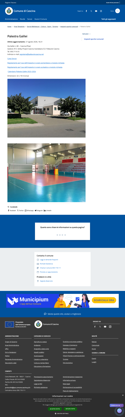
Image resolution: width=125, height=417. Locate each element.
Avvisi (94, 349)
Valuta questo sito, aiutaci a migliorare (64, 313)
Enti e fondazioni (10, 352)
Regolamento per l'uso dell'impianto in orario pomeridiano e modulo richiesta (35, 63)
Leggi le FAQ (38, 384)
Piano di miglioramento (70, 391)
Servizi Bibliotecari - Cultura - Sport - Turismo (42, 26)
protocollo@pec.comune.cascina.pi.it (17, 387)
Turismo (65, 359)
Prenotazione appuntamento (43, 377)
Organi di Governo (11, 342)
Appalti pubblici (39, 352)
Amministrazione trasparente (72, 377)
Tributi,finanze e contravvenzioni (74, 356)
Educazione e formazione (42, 366)
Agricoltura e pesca (40, 342)
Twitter (21, 210)
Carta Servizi (12, 58)
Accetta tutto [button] (55, 409)
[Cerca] (117, 11)
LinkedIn (48, 210)
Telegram (40, 210)
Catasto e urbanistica (41, 359)
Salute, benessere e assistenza (73, 352)
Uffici (6, 349)
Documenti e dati (10, 363)
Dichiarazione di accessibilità (72, 387)
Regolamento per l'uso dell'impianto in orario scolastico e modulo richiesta (34, 67)
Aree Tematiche (19, 26)
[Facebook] (86, 10)
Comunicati (95, 345)
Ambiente (37, 345)
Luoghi (94, 362)
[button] (62, 413)
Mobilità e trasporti (69, 349)
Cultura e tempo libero (41, 363)
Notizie (94, 342)
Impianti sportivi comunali (69, 26)
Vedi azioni (85, 34)
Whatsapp (30, 210)
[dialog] (62, 405)
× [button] (123, 395)
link (81, 405)
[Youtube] (95, 10)
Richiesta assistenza (40, 387)
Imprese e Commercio (70, 345)
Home (9, 26)
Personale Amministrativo (13, 359)
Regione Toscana (10, 2)
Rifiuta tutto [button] (70, 409)
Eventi (94, 358)
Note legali (66, 384)
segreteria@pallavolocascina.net (32, 54)
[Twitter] (90, 10)
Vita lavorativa (68, 363)
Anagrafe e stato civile (41, 349)
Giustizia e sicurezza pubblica (72, 341)
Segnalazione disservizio (42, 380)
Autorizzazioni (38, 356)
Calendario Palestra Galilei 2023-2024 (22, 71)
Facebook (13, 210)
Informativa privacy (69, 380)
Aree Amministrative (12, 345)
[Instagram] (100, 10)
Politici (7, 356)
